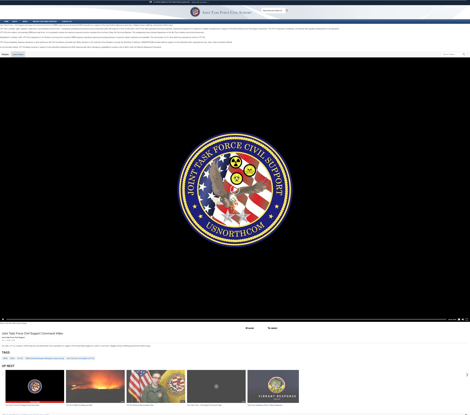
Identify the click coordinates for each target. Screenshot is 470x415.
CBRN (5, 358)
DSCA (12, 358)
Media (25, 21)
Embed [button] (274, 328)
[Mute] (463, 319)
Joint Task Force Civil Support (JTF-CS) (80, 358)
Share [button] (251, 328)
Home (6, 21)
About (14, 21)
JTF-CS (20, 358)
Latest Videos (18, 54)
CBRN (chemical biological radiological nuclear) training (45, 358)
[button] (200, 2)
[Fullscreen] (467, 319)
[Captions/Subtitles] (459, 319)
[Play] (3, 319)
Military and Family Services (45, 21)
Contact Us (67, 21)
